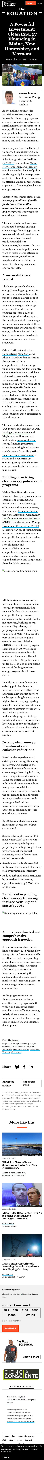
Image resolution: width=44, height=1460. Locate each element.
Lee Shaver (7, 1274)
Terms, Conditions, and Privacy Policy (20, 1421)
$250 (35, 1310)
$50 (15, 1310)
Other (30, 1315)
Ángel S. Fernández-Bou (14, 1173)
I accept (5, 1457)
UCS (22, 1294)
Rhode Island (10, 357)
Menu (39, 3)
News (12, 1440)
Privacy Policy (8, 1436)
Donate (31, 3)
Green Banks (17, 1047)
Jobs (19, 1440)
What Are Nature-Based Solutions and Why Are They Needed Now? (19, 1165)
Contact (28, 1440)
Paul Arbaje (8, 1224)
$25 (6, 1310)
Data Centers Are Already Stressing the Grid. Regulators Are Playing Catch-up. (20, 1266)
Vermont (32, 166)
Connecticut (9, 353)
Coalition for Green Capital (18, 455)
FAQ (4, 1440)
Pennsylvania (22, 432)
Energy (15, 1040)
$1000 (12, 1315)
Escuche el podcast (21, 1387)
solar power (35, 1049)
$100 (25, 1310)
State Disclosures (26, 1436)
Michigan (7, 432)
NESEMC (8, 163)
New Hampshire (11, 166)
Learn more (6, 1452)
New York (23, 353)
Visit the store (31, 1357)
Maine (33, 163)
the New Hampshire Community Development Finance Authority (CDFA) (21, 518)
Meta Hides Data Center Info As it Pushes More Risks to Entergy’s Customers (22, 1216)
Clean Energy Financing (18, 1044)
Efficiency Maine (28, 511)
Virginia (7, 436)
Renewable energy (21, 1049)
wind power (16, 1052)
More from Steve (29, 1083)
